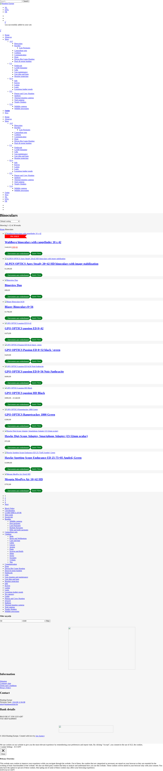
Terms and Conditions (8, 686)
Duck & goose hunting (23, 143)
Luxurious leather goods (23, 171)
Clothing (17, 135)
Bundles (17, 128)
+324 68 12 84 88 (18, 702)
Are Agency (40, 736)
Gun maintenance (21, 154)
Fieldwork (18, 148)
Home (7, 117)
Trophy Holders (20, 184)
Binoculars (18, 125)
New (6, 195)
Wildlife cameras (20, 188)
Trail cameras (19, 182)
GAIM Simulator (20, 150)
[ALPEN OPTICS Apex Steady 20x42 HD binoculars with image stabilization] (35, 259)
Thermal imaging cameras (24, 180)
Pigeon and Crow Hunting (24, 175)
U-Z (11, 186)
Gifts (16, 152)
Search (26, 1)
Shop (7, 121)
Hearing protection (21, 158)
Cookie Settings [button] (7, 747)
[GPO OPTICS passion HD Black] (18, 388)
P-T (11, 173)
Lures (16, 169)
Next (6, 504)
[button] (17, 253)
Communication (20, 137)
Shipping (3, 681)
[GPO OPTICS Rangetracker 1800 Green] (21, 409)
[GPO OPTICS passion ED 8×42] (18, 323)
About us (8, 119)
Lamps (16, 167)
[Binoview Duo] (11, 280)
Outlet (7, 193)
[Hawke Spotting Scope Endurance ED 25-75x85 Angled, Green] (30, 453)
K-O (11, 160)
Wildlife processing (21, 190)
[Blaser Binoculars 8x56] (14, 302)
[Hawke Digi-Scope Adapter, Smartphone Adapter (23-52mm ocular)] (31, 431)
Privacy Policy (5, 688)
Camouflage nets (20, 133)
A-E (11, 123)
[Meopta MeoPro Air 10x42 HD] (17, 474)
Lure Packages (24, 130)
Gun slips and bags (21, 156)
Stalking (17, 178)
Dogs (16, 139)
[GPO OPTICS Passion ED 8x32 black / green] (23, 345)
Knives (17, 165)
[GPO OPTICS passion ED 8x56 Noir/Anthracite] (24, 366)
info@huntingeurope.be (9, 704)
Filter (48, 621)
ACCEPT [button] (17, 747)
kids (15, 163)
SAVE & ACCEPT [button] (7, 770)
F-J (11, 145)
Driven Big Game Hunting (24, 141)
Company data (5, 683)
